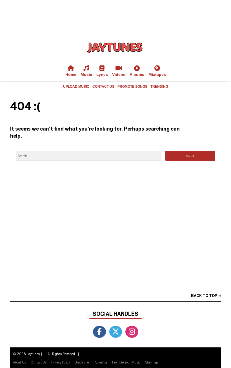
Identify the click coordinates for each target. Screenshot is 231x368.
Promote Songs (132, 87)
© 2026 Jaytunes (26, 353)
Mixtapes (157, 74)
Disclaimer (82, 362)
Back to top (204, 295)
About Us (19, 362)
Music (86, 74)
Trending (159, 87)
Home (70, 74)
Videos (118, 74)
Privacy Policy (60, 362)
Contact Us (103, 87)
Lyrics (102, 74)
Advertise (101, 362)
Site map (151, 362)
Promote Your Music (126, 362)
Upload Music (76, 87)
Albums (137, 74)
